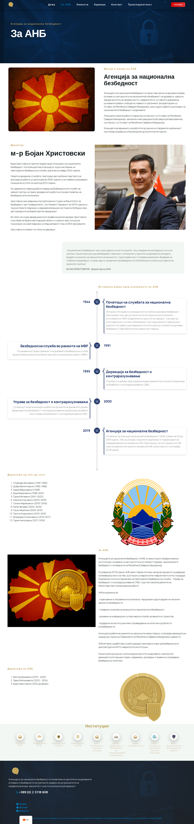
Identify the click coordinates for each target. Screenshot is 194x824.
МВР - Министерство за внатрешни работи (173, 747)
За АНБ (66, 4)
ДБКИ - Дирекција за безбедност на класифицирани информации (117, 749)
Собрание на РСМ (39, 744)
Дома (51, 4)
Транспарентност (140, 4)
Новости (82, 4)
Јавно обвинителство (136, 744)
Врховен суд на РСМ (58, 744)
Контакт (116, 4)
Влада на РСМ (20, 744)
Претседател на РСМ (77, 744)
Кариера (100, 4)
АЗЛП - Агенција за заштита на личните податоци (154, 748)
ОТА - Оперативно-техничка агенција (97, 747)
